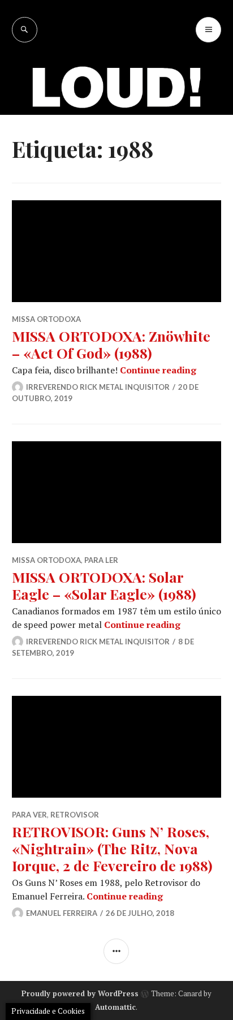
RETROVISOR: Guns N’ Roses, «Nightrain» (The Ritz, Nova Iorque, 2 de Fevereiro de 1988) (112, 848)
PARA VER (29, 814)
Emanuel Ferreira (61, 913)
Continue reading (158, 370)
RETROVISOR (74, 814)
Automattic (115, 1007)
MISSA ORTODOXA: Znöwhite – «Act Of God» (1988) (111, 344)
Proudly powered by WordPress (80, 993)
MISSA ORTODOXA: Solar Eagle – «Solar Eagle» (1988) (104, 585)
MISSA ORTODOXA (46, 319)
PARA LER (101, 560)
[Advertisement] (116, 164)
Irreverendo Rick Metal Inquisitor (98, 386)
